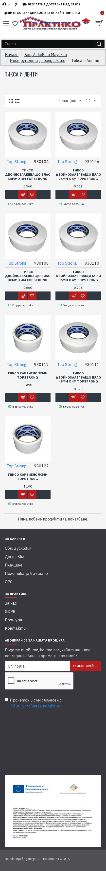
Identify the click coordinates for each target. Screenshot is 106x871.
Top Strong (16, 161)
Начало (11, 54)
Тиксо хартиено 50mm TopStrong (28, 477)
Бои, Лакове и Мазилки (45, 54)
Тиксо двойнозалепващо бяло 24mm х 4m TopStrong (78, 174)
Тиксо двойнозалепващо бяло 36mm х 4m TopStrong (78, 276)
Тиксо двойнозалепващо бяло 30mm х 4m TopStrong (28, 276)
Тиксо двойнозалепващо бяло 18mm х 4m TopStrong (28, 174)
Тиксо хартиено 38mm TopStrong (28, 375)
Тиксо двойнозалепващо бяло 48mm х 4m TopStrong (78, 377)
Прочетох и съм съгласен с (36, 703)
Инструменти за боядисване (37, 60)
